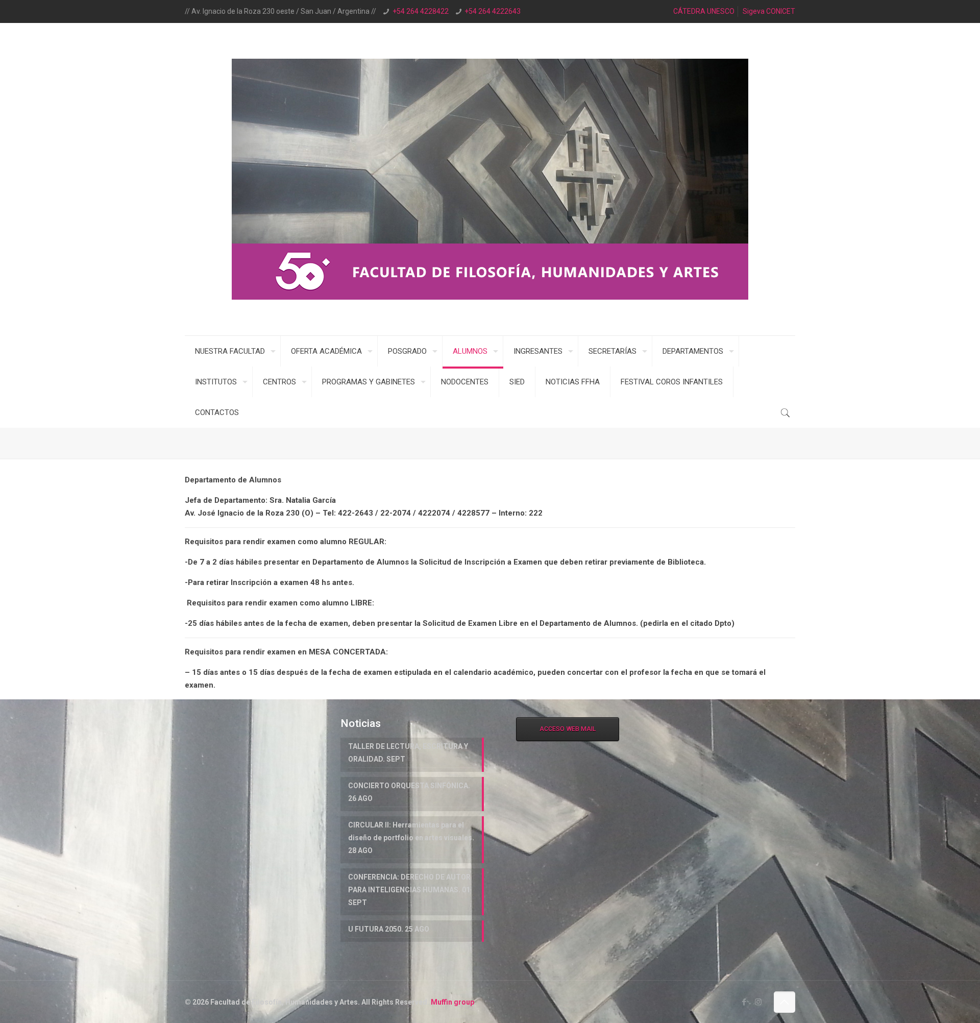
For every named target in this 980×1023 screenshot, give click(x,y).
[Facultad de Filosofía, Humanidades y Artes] (490, 179)
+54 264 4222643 (492, 11)
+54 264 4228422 (421, 11)
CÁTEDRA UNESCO (703, 11)
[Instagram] (758, 1002)
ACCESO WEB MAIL (568, 729)
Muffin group (452, 1002)
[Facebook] (744, 1002)
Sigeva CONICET (769, 11)
